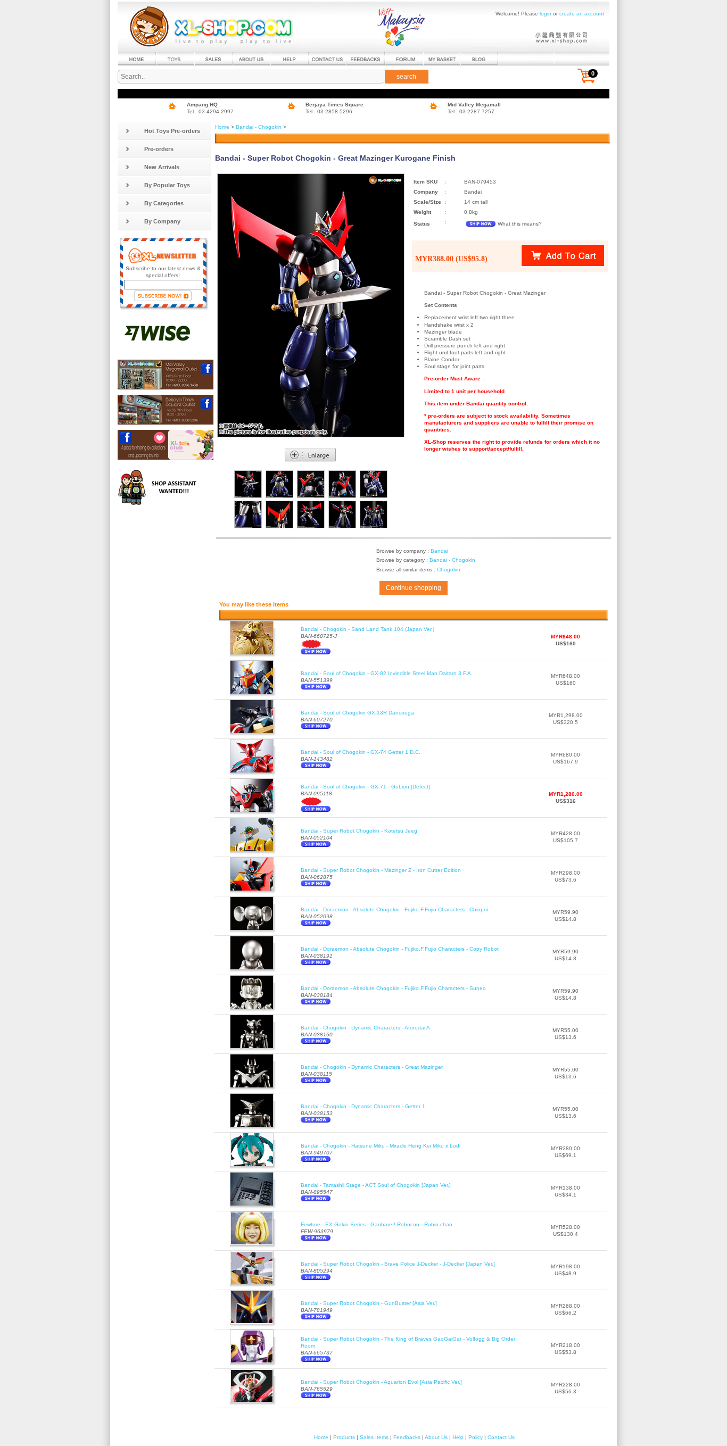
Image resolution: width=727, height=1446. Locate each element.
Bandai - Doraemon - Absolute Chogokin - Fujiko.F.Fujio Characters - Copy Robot (400, 949)
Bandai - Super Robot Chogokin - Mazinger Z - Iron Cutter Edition (381, 870)
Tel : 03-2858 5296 (328, 111)
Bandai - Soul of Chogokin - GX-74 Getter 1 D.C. (360, 752)
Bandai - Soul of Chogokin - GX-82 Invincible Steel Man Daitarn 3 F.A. (387, 673)
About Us (436, 1437)
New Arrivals (161, 167)
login (545, 13)
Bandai (439, 551)
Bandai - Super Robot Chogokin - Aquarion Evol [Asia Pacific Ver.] (381, 1382)
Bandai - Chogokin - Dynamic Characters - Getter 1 (363, 1106)
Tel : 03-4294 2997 (210, 111)
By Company (162, 221)
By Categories (164, 203)
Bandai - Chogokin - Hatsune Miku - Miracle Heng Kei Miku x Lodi (380, 1146)
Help (458, 1437)
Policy (475, 1437)
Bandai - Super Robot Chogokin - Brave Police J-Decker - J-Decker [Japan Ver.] (398, 1264)
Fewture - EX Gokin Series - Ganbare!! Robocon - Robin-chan (376, 1224)
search (406, 76)
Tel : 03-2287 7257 (471, 111)
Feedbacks (406, 1437)
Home (222, 127)
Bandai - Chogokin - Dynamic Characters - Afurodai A (365, 1028)
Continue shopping (413, 588)
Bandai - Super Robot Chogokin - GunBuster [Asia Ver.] (369, 1303)
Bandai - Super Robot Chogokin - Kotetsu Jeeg (359, 831)
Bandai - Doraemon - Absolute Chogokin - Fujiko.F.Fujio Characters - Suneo (393, 988)
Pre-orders (159, 149)
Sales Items (374, 1437)
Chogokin (448, 569)
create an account (581, 13)
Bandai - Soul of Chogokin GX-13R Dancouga (357, 713)
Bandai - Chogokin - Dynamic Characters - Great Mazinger (372, 1067)
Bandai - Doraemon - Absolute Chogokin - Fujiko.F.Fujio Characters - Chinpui (394, 909)
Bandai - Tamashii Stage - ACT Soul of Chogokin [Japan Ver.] (376, 1185)
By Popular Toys (167, 185)
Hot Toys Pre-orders (172, 131)
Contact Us (501, 1437)
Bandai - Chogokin (259, 127)
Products (344, 1437)
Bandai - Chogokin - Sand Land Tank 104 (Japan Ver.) (367, 629)
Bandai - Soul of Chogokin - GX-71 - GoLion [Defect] (365, 787)
